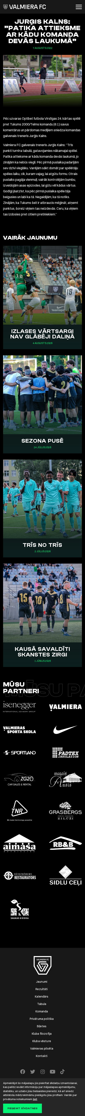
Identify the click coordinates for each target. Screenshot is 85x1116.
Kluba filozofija (42, 1034)
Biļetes (41, 1026)
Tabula (41, 1004)
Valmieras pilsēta (41, 1048)
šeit (35, 1099)
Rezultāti (41, 989)
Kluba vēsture (41, 1041)
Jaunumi (41, 982)
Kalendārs (41, 996)
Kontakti (41, 1056)
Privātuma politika (42, 1019)
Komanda (41, 1011)
